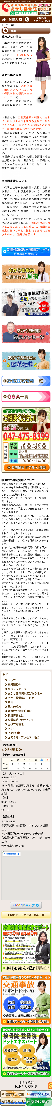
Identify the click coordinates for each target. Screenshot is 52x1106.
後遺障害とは (16, 715)
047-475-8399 (13, 749)
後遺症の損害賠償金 (20, 710)
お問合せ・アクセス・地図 (24, 737)
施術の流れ (14, 706)
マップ (24, 905)
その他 (12, 733)
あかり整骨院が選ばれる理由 (25, 693)
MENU (14, 19)
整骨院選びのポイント (21, 719)
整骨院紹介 (14, 684)
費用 (10, 702)
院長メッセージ (17, 689)
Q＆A (11, 728)
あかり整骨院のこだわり (22, 697)
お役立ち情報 (16, 724)
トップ (5, 25)
